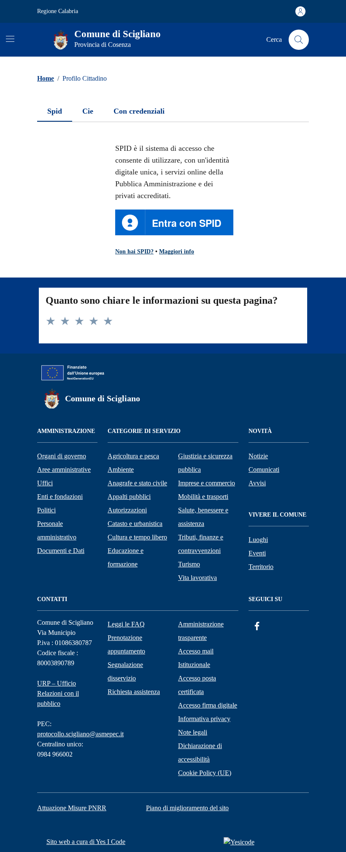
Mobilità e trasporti (203, 496)
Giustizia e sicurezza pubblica (205, 462)
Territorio (261, 566)
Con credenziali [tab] (139, 111)
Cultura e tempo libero (137, 537)
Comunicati (264, 469)
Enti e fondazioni (60, 496)
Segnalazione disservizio (125, 671)
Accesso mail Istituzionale (196, 658)
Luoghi (258, 539)
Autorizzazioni (127, 510)
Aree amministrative (64, 469)
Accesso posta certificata (197, 685)
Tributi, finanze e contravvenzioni (200, 544)
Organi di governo (61, 456)
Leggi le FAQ (126, 624)
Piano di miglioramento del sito (187, 807)
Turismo (189, 564)
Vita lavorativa (197, 577)
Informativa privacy (204, 718)
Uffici (45, 483)
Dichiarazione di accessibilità (200, 752)
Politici (46, 510)
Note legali (192, 732)
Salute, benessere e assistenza (203, 516)
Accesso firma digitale (207, 705)
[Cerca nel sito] (299, 40)
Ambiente (121, 469)
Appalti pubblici (129, 496)
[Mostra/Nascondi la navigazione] (10, 39)
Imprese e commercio (206, 483)
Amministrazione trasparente (201, 631)
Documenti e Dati (60, 550)
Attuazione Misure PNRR (71, 807)
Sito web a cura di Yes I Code (85, 841)
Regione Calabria (57, 11)
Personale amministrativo (56, 530)
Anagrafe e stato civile (137, 483)
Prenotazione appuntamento (126, 644)
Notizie (258, 456)
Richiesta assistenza (134, 691)
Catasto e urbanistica (135, 523)
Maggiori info (176, 251)
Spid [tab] (54, 111)
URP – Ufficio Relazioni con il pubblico (58, 693)
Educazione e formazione (125, 557)
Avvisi (257, 483)
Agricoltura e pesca (133, 456)
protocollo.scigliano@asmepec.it (80, 734)
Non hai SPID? (134, 251)
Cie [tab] (87, 111)
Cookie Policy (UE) (204, 772)
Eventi (257, 553)
